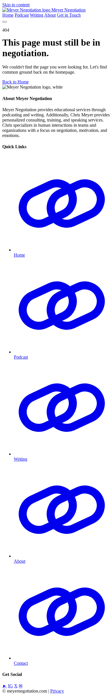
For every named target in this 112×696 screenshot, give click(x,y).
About (50, 15)
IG (10, 685)
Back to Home (15, 81)
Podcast (22, 15)
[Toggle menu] (4, 22)
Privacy (57, 691)
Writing (36, 15)
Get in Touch (69, 15)
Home (7, 15)
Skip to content (16, 4)
